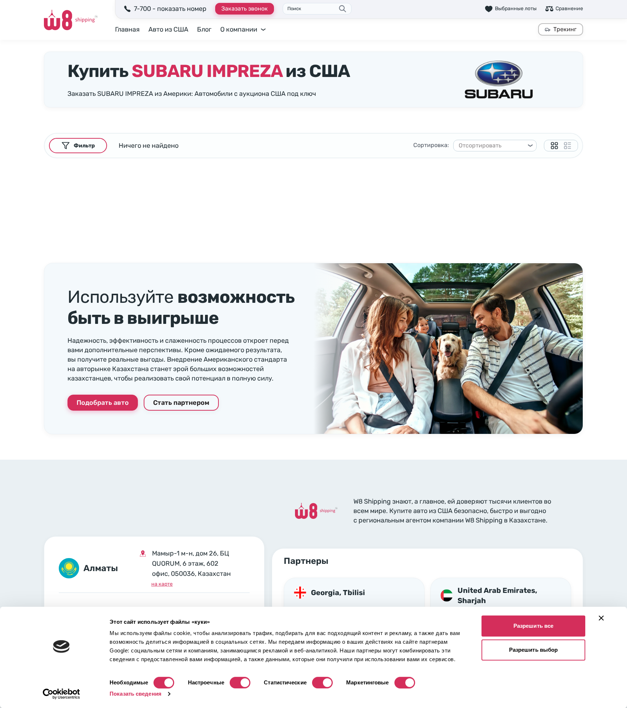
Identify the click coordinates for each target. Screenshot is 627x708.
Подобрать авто (103, 403)
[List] (567, 145)
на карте (162, 584)
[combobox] (492, 145)
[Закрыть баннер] (601, 617)
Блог (204, 29)
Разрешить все (533, 626)
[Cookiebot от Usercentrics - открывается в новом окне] (61, 693)
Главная (127, 29)
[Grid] (554, 145)
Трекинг (565, 29)
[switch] (240, 682)
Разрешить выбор (533, 650)
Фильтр (84, 145)
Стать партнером (181, 403)
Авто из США (168, 29)
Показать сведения (135, 694)
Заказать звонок (244, 8)
